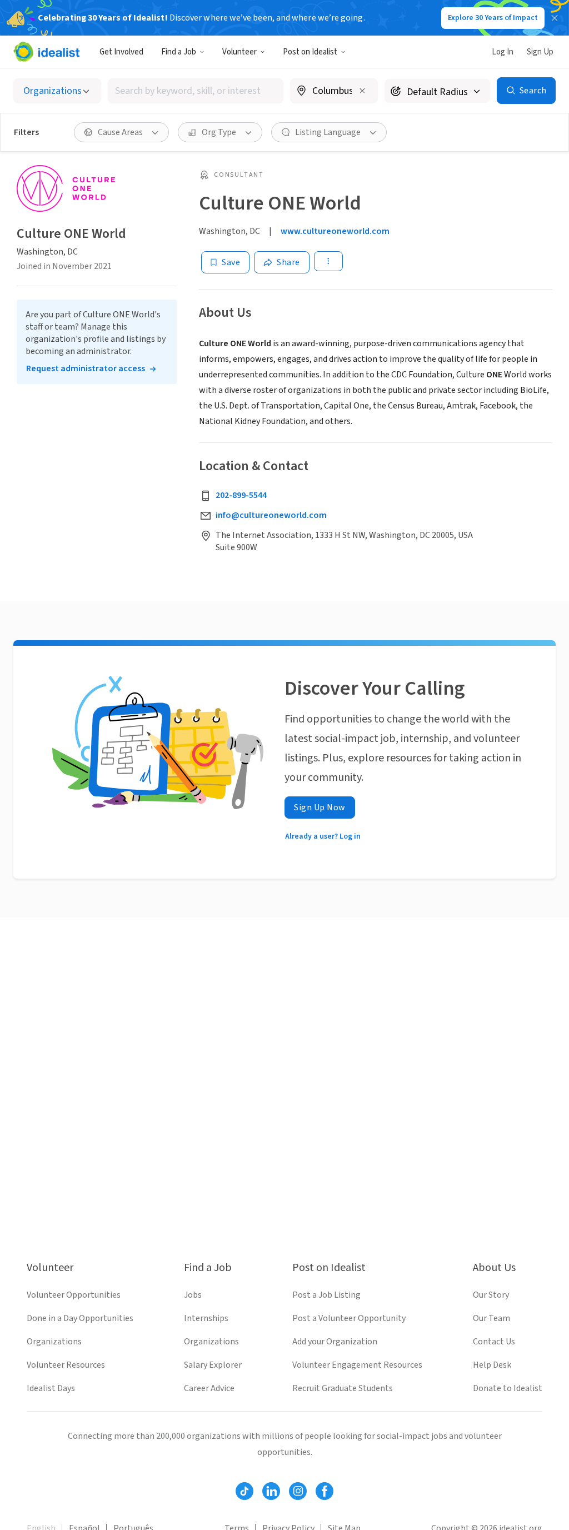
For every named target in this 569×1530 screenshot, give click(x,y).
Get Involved (121, 52)
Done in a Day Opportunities (80, 1318)
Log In (502, 52)
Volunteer (239, 52)
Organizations (54, 1341)
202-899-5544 (241, 495)
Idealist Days (51, 1388)
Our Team (491, 1318)
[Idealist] (46, 52)
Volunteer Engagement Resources (357, 1365)
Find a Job (178, 52)
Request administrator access (85, 368)
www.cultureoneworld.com (335, 231)
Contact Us (494, 1341)
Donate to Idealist (507, 1388)
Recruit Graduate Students (342, 1388)
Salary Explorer (213, 1365)
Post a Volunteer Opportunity (349, 1318)
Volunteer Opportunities (74, 1295)
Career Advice (209, 1388)
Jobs (193, 1295)
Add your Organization (334, 1341)
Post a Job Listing (326, 1295)
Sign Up (540, 52)
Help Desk (492, 1365)
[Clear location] (362, 90)
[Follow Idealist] (244, 1491)
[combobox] (195, 91)
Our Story (491, 1295)
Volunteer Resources (66, 1365)
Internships (206, 1318)
